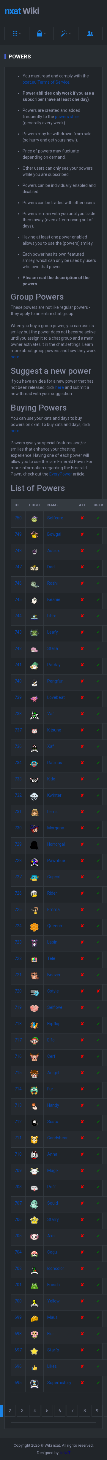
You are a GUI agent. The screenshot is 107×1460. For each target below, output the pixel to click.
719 (18, 1007)
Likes (52, 1366)
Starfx (53, 1350)
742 (18, 648)
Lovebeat (56, 697)
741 (18, 664)
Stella (52, 648)
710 (18, 1154)
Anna (52, 1154)
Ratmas (54, 762)
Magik (53, 1170)
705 (18, 1235)
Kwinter (54, 795)
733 (18, 779)
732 (18, 795)
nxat (21, 11)
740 (18, 681)
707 (18, 1203)
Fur (50, 1089)
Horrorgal (56, 844)
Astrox (53, 550)
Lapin (52, 942)
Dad (51, 566)
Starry (53, 1219)
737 (18, 730)
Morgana (55, 828)
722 (18, 958)
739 (18, 697)
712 (18, 1121)
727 (18, 876)
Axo (51, 1235)
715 (18, 1072)
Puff (51, 1186)
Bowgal (54, 534)
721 (18, 974)
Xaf (50, 746)
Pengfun (55, 681)
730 (18, 828)
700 (18, 1301)
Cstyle (53, 991)
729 (18, 844)
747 (18, 566)
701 (18, 1284)
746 (18, 583)
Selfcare (55, 518)
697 (18, 1350)
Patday (54, 664)
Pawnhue (56, 860)
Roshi (52, 583)
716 (18, 1056)
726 (18, 893)
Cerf (51, 1056)
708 (18, 1186)
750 (18, 518)
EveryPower (60, 474)
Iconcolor (55, 1268)
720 (18, 991)
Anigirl (53, 1072)
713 (18, 1105)
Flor (50, 1333)
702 (18, 1268)
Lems (52, 811)
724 (18, 925)
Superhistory (59, 1382)
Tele (51, 958)
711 (18, 1137)
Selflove (54, 1007)
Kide (51, 779)
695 (18, 1382)
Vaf (50, 713)
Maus (52, 1317)
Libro (51, 615)
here (15, 356)
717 (18, 1040)
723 (18, 942)
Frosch (53, 1284)
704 (18, 1252)
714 (18, 1089)
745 (18, 599)
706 (18, 1219)
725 (18, 909)
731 (18, 811)
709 (18, 1170)
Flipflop (54, 1023)
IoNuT (65, 1453)
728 (18, 860)
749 (18, 534)
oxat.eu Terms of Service (46, 82)
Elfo (51, 1040)
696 (18, 1366)
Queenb (54, 925)
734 (18, 762)
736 (18, 746)
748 (18, 550)
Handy (53, 1105)
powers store (67, 116)
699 (18, 1317)
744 (18, 615)
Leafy (52, 632)
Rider (52, 893)
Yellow (53, 1301)
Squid (52, 1203)
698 (18, 1333)
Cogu (52, 1252)
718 (18, 1023)
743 (18, 632)
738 (18, 713)
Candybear (57, 1137)
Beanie (53, 599)
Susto (52, 1121)
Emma (53, 909)
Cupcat (54, 876)
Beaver (54, 974)
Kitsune (54, 730)
